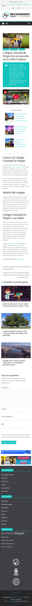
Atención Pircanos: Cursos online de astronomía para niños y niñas (16, 305)
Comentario (5, 387)
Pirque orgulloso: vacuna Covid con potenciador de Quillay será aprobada (15, 333)
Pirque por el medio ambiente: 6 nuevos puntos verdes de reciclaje (17, 268)
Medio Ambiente (14, 49)
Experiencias (4, 501)
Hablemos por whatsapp (7, 540)
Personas (3, 524)
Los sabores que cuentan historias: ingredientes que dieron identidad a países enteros (18, 5)
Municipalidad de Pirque (7, 474)
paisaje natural (15, 243)
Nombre (4, 409)
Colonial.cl (21, 259)
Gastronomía (4, 507)
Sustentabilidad (5, 488)
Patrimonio (4, 511)
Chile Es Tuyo (4, 481)
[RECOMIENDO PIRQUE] (3, 23)
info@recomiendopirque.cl (7, 543)
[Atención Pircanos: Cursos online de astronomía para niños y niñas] (16, 287)
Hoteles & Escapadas (6, 504)
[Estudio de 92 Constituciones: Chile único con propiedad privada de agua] (16, 343)
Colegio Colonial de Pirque (17, 167)
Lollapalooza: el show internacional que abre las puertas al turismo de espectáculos (16, 131)
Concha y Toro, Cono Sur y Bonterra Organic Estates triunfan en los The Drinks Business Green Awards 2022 (16, 275)
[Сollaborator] (16, 451)
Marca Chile (4, 491)
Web (2, 424)
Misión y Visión (5, 537)
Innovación (6, 49)
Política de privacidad (6, 547)
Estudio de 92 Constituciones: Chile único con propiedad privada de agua (14, 363)
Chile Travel (4, 478)
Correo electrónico (7, 416)
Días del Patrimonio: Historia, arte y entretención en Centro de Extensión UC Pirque (16, 118)
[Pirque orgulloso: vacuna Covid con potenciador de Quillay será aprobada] (16, 314)
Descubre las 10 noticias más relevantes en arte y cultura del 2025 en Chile (16, 144)
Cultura (3, 514)
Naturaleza (21, 49)
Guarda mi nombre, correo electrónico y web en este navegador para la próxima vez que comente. (15, 436)
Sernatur (3, 484)
